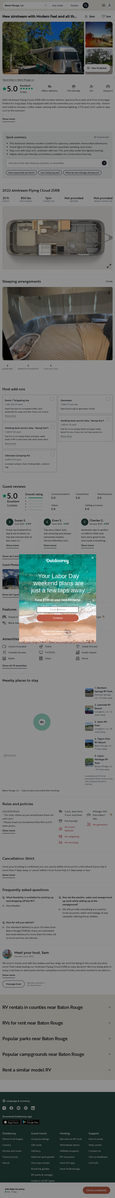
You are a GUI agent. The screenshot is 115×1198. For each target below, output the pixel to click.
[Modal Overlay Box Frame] (57, 599)
